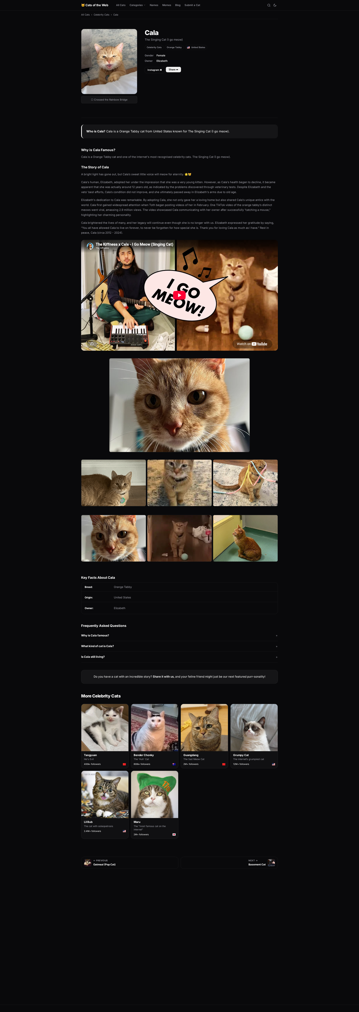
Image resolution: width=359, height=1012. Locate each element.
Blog (177, 5)
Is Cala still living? (93, 657)
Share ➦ (173, 69)
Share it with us (163, 676)
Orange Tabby (174, 47)
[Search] (269, 5)
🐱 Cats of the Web (94, 5)
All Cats (120, 5)
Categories (136, 5)
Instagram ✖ (155, 70)
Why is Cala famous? (95, 635)
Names (154, 5)
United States (198, 47)
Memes (166, 5)
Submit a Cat (192, 5)
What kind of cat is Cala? (97, 646)
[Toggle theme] (275, 5)
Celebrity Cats (101, 14)
